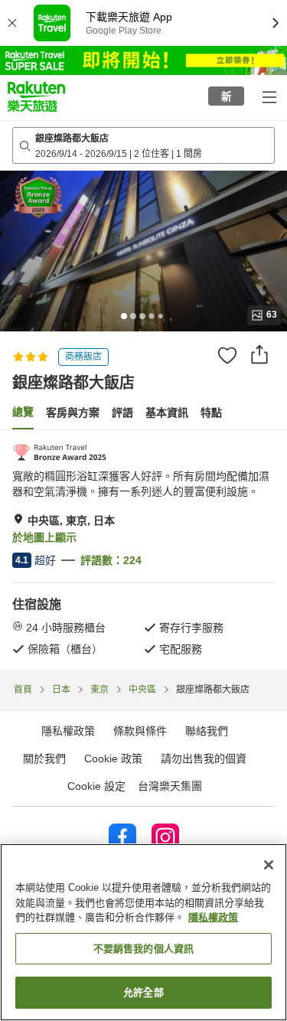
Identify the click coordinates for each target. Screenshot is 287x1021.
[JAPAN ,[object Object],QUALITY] (59, 452)
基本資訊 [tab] (166, 412)
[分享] (259, 354)
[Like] (227, 355)
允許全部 (143, 992)
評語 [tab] (122, 412)
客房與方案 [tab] (72, 412)
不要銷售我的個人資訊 (143, 948)
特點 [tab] (211, 412)
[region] (143, 932)
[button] (36, 96)
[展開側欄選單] (268, 96)
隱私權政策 (213, 917)
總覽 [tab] (23, 412)
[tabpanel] (143, 549)
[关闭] (268, 865)
